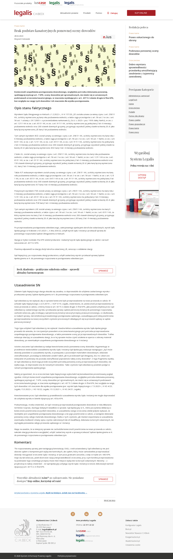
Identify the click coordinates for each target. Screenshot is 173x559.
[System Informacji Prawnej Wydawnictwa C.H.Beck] (29, 13)
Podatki (132, 112)
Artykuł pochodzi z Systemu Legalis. (50, 492)
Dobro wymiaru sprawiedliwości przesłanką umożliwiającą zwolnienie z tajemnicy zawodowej (143, 70)
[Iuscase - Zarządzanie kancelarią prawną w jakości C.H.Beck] (83, 530)
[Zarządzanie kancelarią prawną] (40, 3)
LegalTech (133, 100)
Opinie (131, 104)
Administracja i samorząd (139, 96)
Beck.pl (128, 529)
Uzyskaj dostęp (142, 176)
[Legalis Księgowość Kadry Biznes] (88, 535)
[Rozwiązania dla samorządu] (56, 3)
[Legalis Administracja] (84, 540)
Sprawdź (103, 270)
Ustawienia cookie (133, 545)
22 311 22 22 (88, 525)
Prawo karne (19, 26)
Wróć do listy (109, 500)
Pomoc (99, 13)
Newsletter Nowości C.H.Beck (137, 533)
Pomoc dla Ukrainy (136, 116)
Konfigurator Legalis (133, 525)
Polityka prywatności (67, 556)
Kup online (141, 13)
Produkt (87, 13)
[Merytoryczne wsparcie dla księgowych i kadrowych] (74, 3)
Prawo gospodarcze (137, 124)
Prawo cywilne (134, 120)
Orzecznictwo (134, 60)
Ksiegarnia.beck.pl (133, 537)
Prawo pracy (134, 132)
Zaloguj (114, 13)
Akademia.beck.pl (133, 541)
